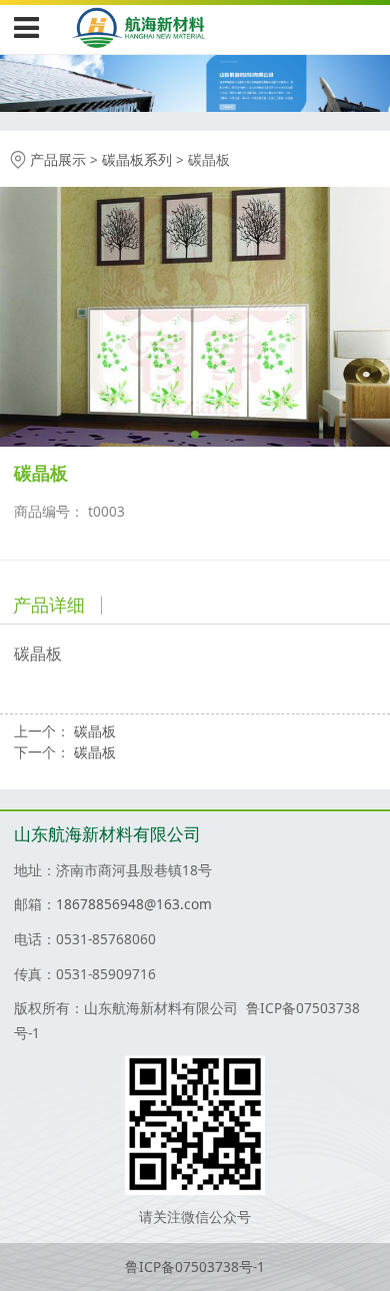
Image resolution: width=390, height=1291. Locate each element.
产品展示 (58, 159)
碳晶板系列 (137, 159)
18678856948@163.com (134, 903)
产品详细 (49, 605)
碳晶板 (95, 730)
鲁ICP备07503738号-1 (195, 1266)
